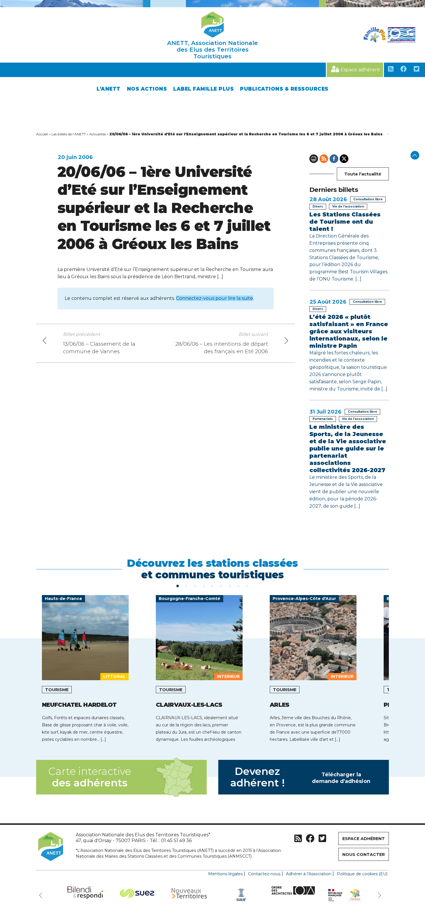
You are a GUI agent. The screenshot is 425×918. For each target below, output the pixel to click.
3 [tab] (195, 585)
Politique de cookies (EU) (362, 873)
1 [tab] (178, 585)
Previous (42, 895)
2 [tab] (186, 585)
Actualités (97, 134)
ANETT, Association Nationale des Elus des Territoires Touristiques (212, 50)
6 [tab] (221, 585)
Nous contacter (363, 854)
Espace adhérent (360, 69)
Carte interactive (89, 777)
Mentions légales (225, 873)
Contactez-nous (264, 873)
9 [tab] (247, 585)
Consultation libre (367, 199)
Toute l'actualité (362, 174)
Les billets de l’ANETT (68, 134)
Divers (318, 206)
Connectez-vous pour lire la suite (214, 298)
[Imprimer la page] (313, 158)
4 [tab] (204, 585)
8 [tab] (238, 585)
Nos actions (147, 89)
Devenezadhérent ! (300, 777)
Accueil (42, 134)
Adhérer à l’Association (308, 873)
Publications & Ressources (284, 89)
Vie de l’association (348, 206)
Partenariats (323, 419)
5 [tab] (212, 585)
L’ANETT (109, 89)
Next (380, 895)
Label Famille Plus (203, 89)
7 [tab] (230, 585)
